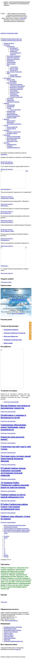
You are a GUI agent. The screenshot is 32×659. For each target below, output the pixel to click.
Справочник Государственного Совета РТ (15, 52)
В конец (6, 556)
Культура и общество (13, 59)
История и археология (13, 138)
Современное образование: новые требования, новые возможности (13, 427)
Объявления (10, 106)
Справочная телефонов (11, 632)
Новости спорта (14, 92)
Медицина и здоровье (16, 87)
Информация (11, 46)
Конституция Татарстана (14, 72)
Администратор (11, 144)
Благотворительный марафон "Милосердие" (17, 530)
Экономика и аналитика (14, 124)
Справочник (10, 100)
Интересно (7, 135)
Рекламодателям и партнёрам (13, 627)
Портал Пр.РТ (14, 70)
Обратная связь (8, 636)
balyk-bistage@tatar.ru (18, 299)
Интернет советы (12, 133)
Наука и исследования (13, 136)
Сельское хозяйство (13, 57)
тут (8, 589)
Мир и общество (12, 139)
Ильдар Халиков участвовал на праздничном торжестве (15, 406)
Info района (7, 78)
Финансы (6, 119)
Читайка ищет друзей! (7, 198)
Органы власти (14, 49)
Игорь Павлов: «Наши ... (8, 231)
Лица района (14, 91)
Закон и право (11, 64)
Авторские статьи (12, 141)
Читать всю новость (7, 162)
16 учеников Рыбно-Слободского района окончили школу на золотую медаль (15, 485)
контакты (23, 18)
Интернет (6, 130)
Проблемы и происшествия (11, 61)
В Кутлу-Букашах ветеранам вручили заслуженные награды (15, 526)
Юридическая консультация (11, 112)
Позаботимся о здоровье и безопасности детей (13, 416)
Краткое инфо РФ (12, 127)
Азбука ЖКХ (13, 75)
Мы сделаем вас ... (6, 213)
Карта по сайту (8, 633)
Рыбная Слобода (9, 43)
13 (4, 553)
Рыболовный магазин (13, 116)
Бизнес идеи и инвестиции (11, 121)
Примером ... (4, 154)
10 (4, 549)
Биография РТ (14, 48)
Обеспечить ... (5, 205)
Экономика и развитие (14, 56)
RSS (8, 65)
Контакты (7, 143)
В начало (6, 536)
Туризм (9, 108)
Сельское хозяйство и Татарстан (14, 333)
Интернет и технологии (14, 132)
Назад (6, 538)
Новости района (12, 83)
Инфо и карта (11, 79)
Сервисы (6, 103)
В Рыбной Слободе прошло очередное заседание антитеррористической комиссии (13, 472)
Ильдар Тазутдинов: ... (7, 222)
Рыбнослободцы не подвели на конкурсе (16, 528)
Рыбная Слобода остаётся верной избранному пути (13, 495)
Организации (11, 105)
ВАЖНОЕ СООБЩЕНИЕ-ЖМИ (9, 33)
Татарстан (7, 45)
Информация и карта (10, 628)
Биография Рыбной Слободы (12, 630)
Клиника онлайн (11, 117)
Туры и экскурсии (15, 109)
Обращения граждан (13, 102)
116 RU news (14, 67)
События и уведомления (17, 86)
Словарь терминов (15, 76)
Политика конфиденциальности (13, 146)
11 (4, 550)
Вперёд (6, 555)
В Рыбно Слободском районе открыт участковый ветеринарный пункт (14, 506)
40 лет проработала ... (7, 163)
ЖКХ (8, 73)
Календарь (10, 98)
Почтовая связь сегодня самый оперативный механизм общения (16, 458)
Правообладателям (10, 638)
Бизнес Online (14, 68)
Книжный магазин (12, 114)
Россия (6, 125)
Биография (13, 81)
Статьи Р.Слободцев (16, 97)
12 (4, 552)
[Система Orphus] (6, 282)
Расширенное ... (5, 240)
